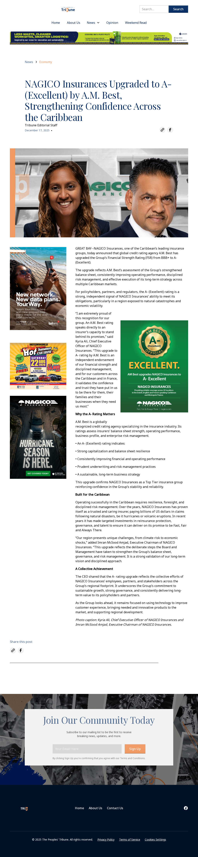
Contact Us (115, 808)
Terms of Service (129, 839)
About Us (95, 808)
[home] (68, 8)
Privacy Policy (105, 839)
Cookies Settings (155, 839)
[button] (93, 23)
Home (79, 808)
